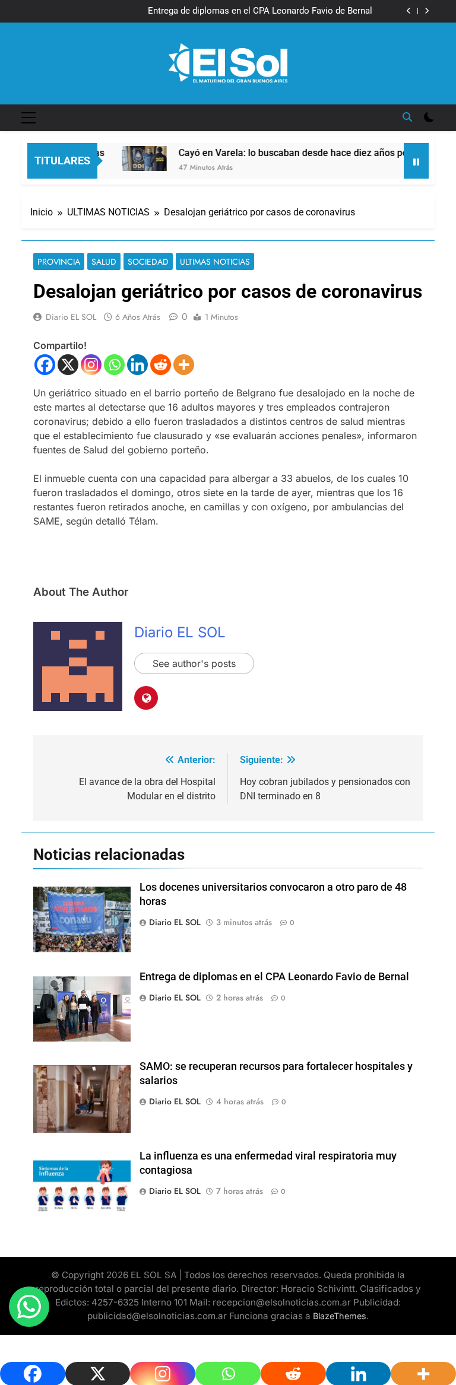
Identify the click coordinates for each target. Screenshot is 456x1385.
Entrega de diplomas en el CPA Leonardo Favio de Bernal (260, 11)
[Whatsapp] (114, 364)
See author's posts (194, 663)
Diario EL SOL (71, 317)
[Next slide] (427, 11)
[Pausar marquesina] (416, 161)
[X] (68, 364)
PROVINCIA (58, 262)
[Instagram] (91, 364)
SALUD (103, 262)
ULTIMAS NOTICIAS (215, 262)
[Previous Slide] (409, 11)
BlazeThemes (339, 1316)
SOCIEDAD (148, 262)
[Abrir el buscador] (407, 117)
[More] (183, 364)
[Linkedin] (137, 364)
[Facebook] (44, 364)
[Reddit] (160, 364)
